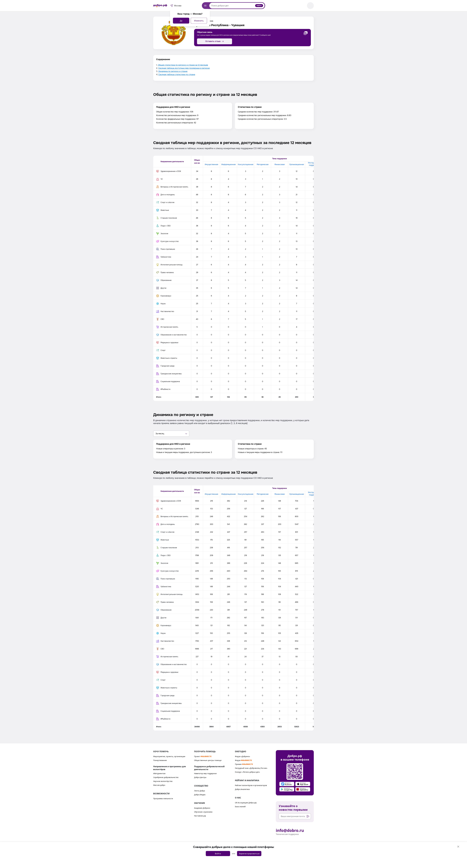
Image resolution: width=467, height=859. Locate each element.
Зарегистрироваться (249, 853)
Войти (218, 853)
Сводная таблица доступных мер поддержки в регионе (184, 68)
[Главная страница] (160, 5)
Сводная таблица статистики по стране (176, 74)
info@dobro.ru (290, 830)
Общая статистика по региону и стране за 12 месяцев (183, 65)
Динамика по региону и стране (172, 71)
